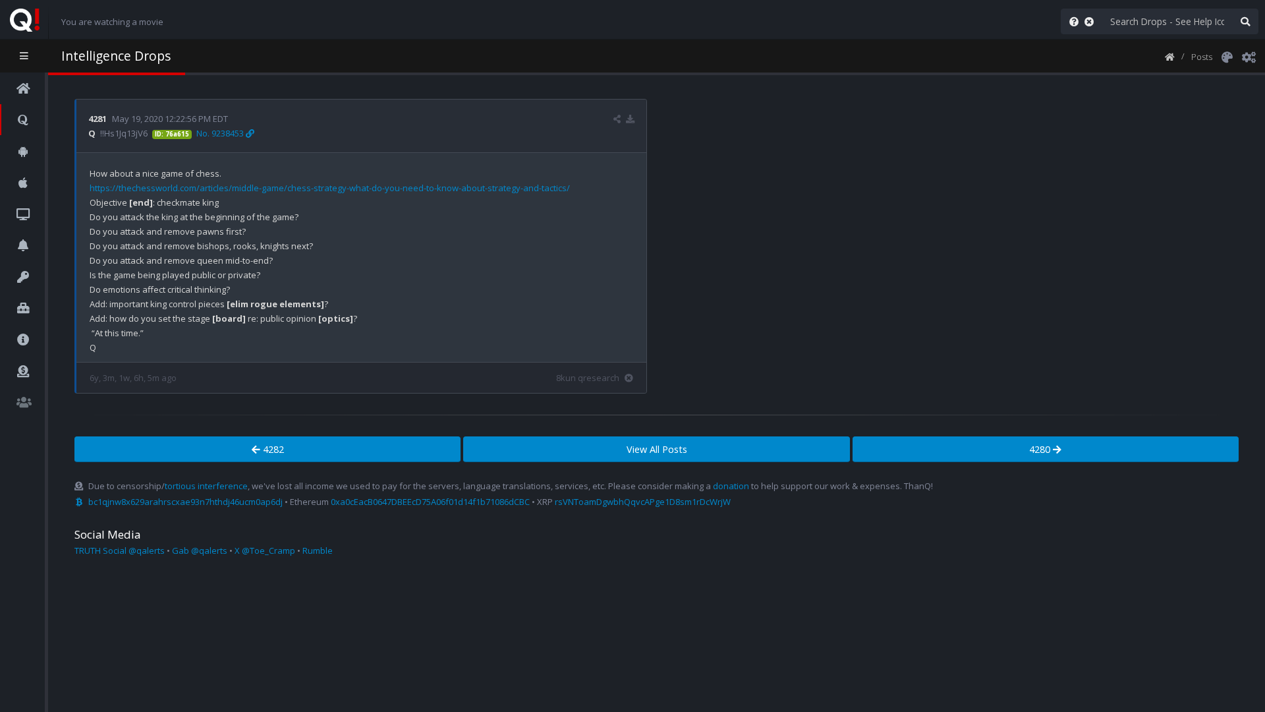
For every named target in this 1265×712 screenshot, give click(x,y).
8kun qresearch (587, 378)
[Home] (1170, 56)
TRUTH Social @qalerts (119, 550)
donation (731, 486)
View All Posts (657, 449)
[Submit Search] (1245, 21)
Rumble (317, 550)
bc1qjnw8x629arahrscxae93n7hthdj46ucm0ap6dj (185, 502)
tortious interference (206, 486)
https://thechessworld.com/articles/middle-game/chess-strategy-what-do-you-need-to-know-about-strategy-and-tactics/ (330, 188)
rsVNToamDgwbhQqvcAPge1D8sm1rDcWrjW (643, 502)
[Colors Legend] (1226, 56)
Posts (1201, 57)
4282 (272, 449)
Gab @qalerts (199, 550)
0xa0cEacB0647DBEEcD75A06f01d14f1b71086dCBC (430, 502)
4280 (1041, 449)
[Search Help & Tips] (1071, 21)
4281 (97, 119)
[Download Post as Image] (630, 119)
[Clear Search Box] (1091, 21)
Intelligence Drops (116, 56)
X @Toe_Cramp (265, 550)
